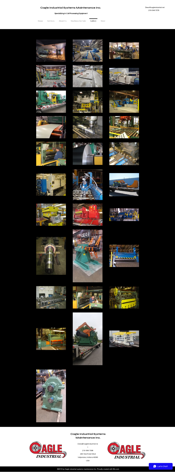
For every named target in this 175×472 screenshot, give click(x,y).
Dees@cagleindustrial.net (155, 7)
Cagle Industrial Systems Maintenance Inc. (70, 7)
